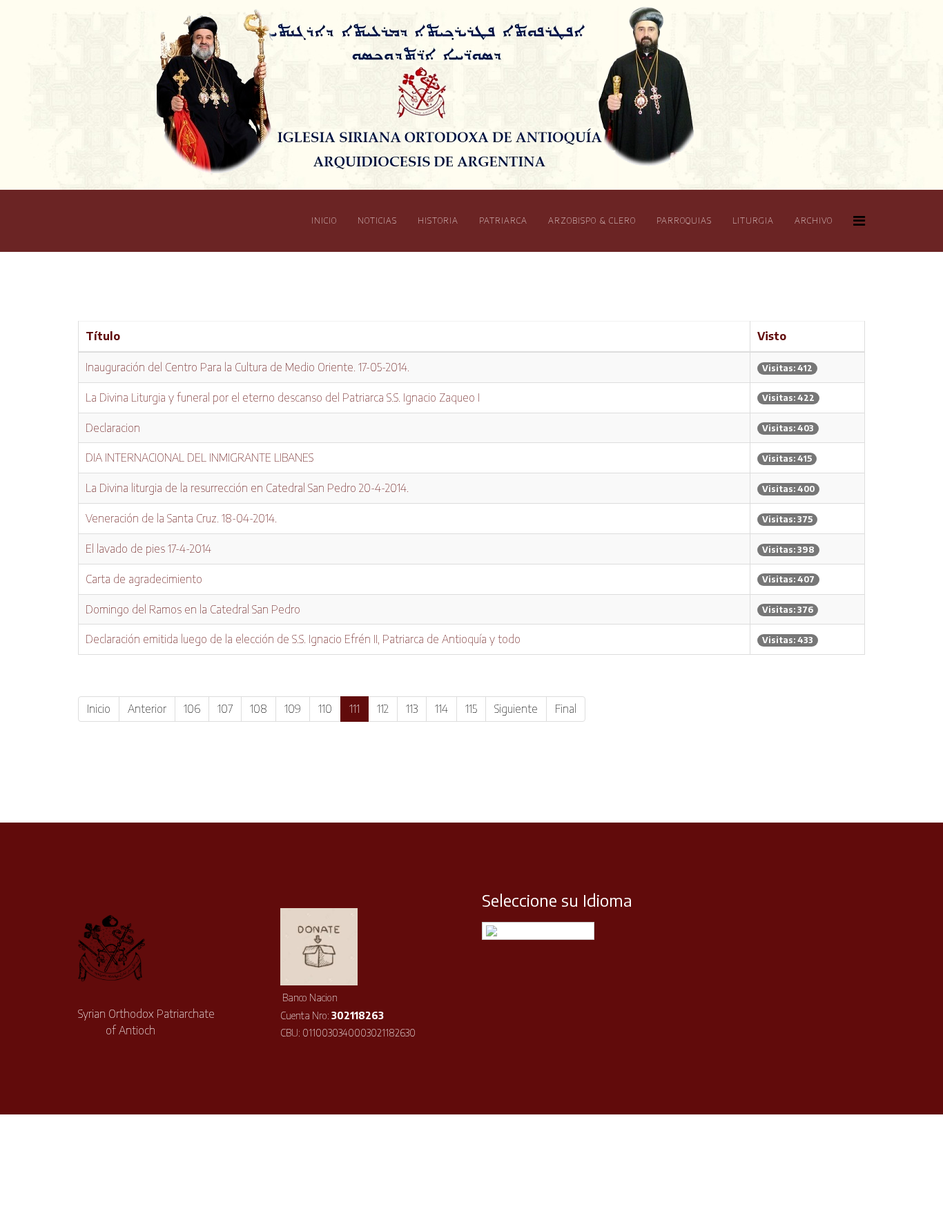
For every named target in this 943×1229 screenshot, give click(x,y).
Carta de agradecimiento (144, 579)
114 (441, 709)
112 (383, 709)
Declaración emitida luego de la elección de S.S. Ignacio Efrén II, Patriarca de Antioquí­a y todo (303, 639)
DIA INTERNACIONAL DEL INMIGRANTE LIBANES (199, 457)
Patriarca (503, 220)
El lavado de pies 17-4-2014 (148, 548)
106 (192, 709)
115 (471, 709)
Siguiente (516, 709)
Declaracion (113, 428)
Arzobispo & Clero (592, 220)
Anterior (147, 709)
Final (565, 709)
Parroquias (684, 220)
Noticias (377, 220)
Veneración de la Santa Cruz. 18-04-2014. (181, 518)
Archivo (814, 220)
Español (547, 930)
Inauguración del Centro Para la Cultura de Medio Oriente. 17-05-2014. (247, 367)
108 (258, 709)
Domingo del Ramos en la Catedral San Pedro (193, 609)
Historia (438, 220)
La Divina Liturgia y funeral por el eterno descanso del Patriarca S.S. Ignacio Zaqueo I (283, 397)
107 (225, 709)
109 (292, 709)
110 (325, 709)
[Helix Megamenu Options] (859, 220)
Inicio (324, 220)
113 (412, 709)
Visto (771, 336)
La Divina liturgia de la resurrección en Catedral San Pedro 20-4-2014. (247, 488)
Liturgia (753, 220)
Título (103, 336)
